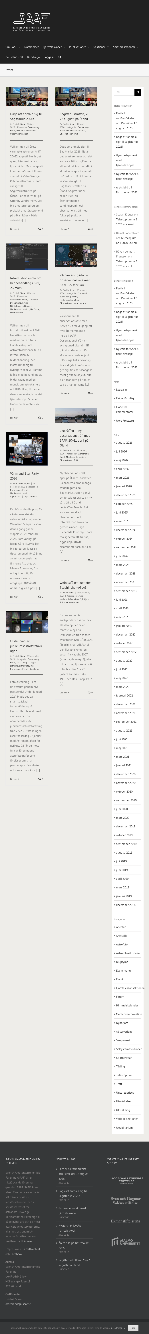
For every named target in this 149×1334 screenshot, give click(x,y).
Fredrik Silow (19, 124)
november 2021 (125, 713)
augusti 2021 (124, 730)
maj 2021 (122, 748)
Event (12, 130)
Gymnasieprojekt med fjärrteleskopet (72, 1210)
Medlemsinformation (26, 130)
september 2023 (126, 591)
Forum (120, 996)
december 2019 (126, 826)
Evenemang (33, 127)
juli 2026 (121, 451)
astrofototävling (26, 665)
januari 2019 (124, 896)
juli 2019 (121, 861)
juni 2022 (122, 669)
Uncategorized (125, 1092)
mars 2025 (122, 521)
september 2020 (126, 800)
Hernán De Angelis (21, 483)
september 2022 (126, 652)
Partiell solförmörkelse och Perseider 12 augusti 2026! (74, 1173)
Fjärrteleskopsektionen (20, 306)
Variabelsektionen (127, 1118)
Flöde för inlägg (126, 398)
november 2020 (126, 783)
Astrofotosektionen (18, 299)
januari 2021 (124, 765)
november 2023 (125, 582)
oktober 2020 (124, 791)
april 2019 (122, 878)
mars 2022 (122, 687)
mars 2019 (122, 887)
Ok (133, 1327)
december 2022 (125, 634)
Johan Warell (68, 592)
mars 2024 (122, 565)
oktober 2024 (124, 538)
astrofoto (14, 665)
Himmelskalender (127, 1005)
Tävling (120, 1066)
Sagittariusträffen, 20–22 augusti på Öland (74, 1262)
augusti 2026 (124, 442)
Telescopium (124, 1075)
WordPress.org (125, 420)
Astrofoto (122, 944)
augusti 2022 (124, 660)
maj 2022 (122, 678)
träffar (34, 496)
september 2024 (126, 547)
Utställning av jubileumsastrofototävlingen (26, 646)
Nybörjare (34, 309)
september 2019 (126, 844)
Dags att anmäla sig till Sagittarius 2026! (127, 141)
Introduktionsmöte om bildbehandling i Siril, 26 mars (25, 283)
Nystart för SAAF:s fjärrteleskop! (70, 1228)
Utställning (22, 662)
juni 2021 (122, 739)
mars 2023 (122, 617)
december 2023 (125, 573)
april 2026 (122, 469)
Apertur (121, 927)
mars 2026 (122, 477)
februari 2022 (124, 695)
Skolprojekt (123, 1040)
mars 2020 (122, 817)
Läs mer (13, 229)
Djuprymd (33, 299)
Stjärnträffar (15, 496)
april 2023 (122, 608)
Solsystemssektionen (69, 602)
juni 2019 (122, 870)
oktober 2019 (124, 835)
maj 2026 (122, 460)
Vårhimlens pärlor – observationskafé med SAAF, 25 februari (75, 280)
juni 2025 (122, 512)
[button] (60, 57)
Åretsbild (121, 935)
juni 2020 (122, 809)
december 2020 (126, 774)
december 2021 (125, 704)
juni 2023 (122, 599)
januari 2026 (124, 486)
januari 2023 (124, 626)
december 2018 (126, 905)
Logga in (121, 389)
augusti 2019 (124, 852)
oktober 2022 (124, 643)
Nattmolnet (33, 1249)
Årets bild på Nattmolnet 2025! (74, 1245)
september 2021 (126, 721)
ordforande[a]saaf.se (18, 1304)
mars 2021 (122, 756)
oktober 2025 (124, 503)
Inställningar (117, 1327)
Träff (26, 133)
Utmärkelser (124, 1101)
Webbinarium (16, 312)
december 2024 (126, 530)
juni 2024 (122, 556)
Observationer (16, 133)
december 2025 (126, 495)
